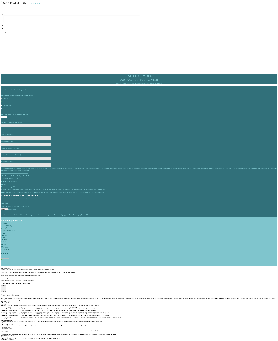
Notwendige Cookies (7, 302)
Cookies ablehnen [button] (15, 283)
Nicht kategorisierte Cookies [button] (7, 335)
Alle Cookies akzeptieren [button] (24, 283)
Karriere (3, 244)
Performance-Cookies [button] (6, 323)
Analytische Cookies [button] (5, 327)
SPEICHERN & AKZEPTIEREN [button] (7, 339)
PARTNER (4, 239)
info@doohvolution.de (8, 230)
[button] (33, 3)
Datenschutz (5, 249)
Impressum (4, 248)
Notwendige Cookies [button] (5, 301)
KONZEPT (4, 235)
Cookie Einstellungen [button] (5, 283)
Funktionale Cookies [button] (5, 318)
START (3, 234)
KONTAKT (4, 241)
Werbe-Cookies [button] (4, 331)
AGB (2, 246)
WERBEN (4, 237)
